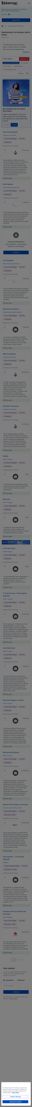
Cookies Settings (15, 1096)
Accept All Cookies (15, 1101)
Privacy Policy (15, 1092)
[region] (16, 1094)
